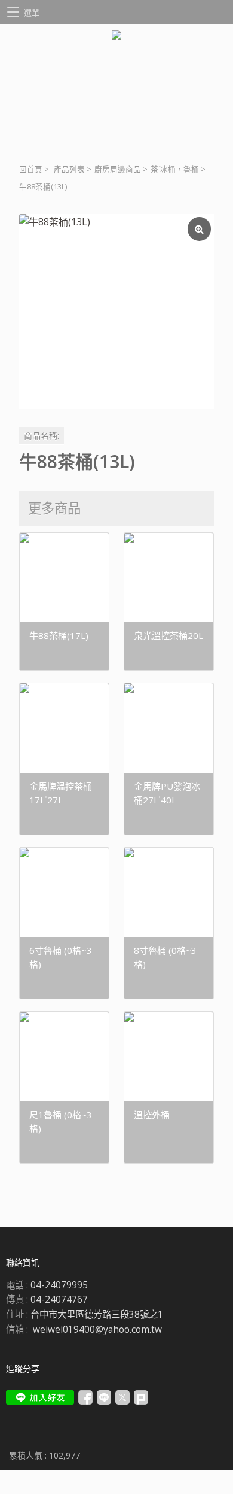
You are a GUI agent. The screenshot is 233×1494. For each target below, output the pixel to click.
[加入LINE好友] (40, 1397)
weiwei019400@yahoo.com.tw (97, 1329)
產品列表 (69, 169)
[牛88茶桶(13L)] (116, 311)
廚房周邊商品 (117, 169)
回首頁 (30, 169)
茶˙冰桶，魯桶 (175, 169)
